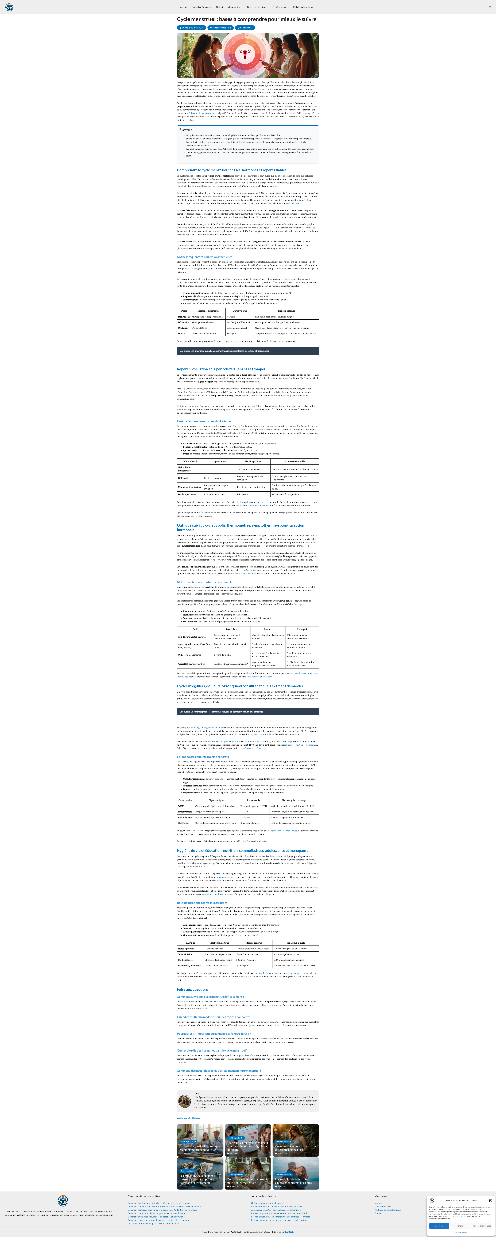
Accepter (439, 1226)
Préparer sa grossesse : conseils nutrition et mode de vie (247, 1181)
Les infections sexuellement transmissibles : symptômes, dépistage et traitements (197, 1179)
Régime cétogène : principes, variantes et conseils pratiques (280, 1220)
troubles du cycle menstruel (224, 741)
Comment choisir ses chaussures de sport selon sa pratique (156, 1216)
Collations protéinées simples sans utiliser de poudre (153, 1223)
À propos (379, 1203)
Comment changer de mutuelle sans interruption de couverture (158, 1220)
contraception (243, 573)
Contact (378, 1213)
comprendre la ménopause (267, 973)
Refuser (460, 1226)
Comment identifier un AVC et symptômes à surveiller (277, 1206)
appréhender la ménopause (284, 830)
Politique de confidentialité (388, 1210)
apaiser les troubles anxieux (215, 894)
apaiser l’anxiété (258, 734)
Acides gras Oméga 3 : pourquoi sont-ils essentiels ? (276, 1210)
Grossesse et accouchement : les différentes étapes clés (295, 1148)
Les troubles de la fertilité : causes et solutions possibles (293, 1181)
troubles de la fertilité (256, 505)
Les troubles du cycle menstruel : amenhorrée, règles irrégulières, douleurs (248, 1146)
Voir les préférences (482, 1226)
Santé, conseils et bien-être (258, 676)
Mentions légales (461, 1232)
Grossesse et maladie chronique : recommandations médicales (200, 1148)
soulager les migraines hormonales (300, 744)
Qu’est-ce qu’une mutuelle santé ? (267, 1203)
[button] (491, 1200)
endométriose (292, 203)
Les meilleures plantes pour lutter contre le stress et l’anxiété (280, 1216)
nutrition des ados (224, 877)
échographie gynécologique (202, 113)
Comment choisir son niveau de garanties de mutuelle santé (156, 1213)
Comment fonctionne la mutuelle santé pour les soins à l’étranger (159, 1203)
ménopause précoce (253, 748)
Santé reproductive (221, 27)
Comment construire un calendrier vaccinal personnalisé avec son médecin (164, 1206)
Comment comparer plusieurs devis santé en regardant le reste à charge (162, 1210)
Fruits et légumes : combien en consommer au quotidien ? (279, 1213)
